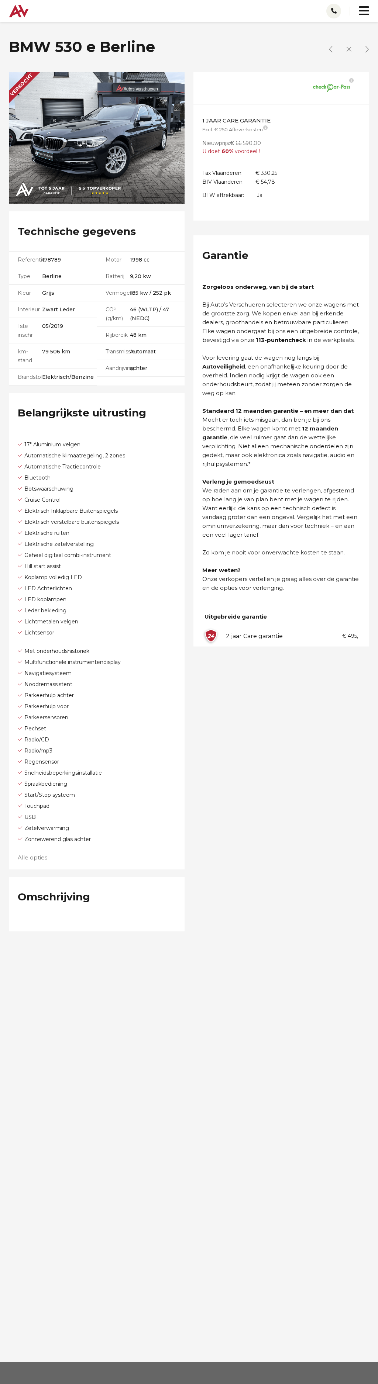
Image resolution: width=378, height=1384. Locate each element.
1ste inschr (25, 330)
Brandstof (30, 377)
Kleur (24, 293)
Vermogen (118, 293)
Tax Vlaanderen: (222, 173)
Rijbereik (117, 335)
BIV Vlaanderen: (223, 182)
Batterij (115, 276)
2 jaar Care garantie (254, 636)
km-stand (25, 356)
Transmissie (118, 351)
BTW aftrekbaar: (223, 195)
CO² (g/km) (114, 314)
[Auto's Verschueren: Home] (19, 9)
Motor (113, 259)
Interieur (29, 309)
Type (24, 276)
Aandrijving (118, 368)
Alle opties (32, 857)
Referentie (30, 259)
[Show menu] (359, 7)
